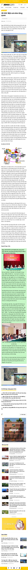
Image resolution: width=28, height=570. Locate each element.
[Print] (19, 568)
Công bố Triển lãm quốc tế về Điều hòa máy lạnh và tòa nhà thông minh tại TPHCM (17, 490)
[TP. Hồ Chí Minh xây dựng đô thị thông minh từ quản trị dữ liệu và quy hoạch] (5, 497)
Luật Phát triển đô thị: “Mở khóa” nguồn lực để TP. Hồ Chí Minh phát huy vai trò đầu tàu (16, 471)
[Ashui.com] (9, 4)
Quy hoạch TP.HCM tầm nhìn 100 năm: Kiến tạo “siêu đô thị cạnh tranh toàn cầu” (17, 464)
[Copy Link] (16, 568)
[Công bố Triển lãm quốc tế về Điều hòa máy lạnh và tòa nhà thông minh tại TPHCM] (5, 490)
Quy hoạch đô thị (13, 474)
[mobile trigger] (2, 4)
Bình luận (23, 414)
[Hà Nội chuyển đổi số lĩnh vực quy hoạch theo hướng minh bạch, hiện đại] (23, 539)
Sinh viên (12, 460)
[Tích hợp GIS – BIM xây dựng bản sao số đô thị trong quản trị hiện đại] (23, 561)
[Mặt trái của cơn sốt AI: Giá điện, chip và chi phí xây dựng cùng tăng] (5, 485)
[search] (19, 5)
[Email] (14, 568)
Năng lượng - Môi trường (14, 486)
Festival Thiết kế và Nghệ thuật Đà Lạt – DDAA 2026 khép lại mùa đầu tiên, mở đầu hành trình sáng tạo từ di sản (17, 457)
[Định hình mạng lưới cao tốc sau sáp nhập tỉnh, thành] (5, 512)
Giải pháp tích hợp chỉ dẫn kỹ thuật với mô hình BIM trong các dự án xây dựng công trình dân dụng (10, 547)
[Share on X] (11, 568)
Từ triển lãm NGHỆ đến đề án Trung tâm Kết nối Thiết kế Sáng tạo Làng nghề (17, 478)
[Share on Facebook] (8, 568)
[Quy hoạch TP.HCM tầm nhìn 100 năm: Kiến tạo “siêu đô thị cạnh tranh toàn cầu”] (5, 464)
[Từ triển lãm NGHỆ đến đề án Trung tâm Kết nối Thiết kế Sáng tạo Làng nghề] (5, 478)
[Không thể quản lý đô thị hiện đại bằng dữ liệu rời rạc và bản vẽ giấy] (23, 555)
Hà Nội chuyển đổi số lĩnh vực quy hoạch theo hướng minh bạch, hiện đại (9, 540)
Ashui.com (3, 21)
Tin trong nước (13, 513)
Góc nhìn (12, 467)
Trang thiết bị (12, 453)
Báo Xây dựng (3, 557)
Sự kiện (11, 493)
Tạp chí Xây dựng (4, 550)
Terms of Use (3, 2)
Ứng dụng (4, 10)
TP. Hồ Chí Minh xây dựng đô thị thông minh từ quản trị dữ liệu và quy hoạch (17, 497)
